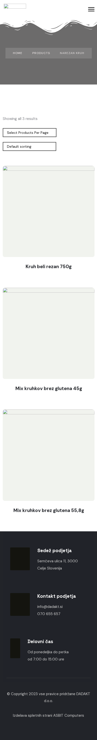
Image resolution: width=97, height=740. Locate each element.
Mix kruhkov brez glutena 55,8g (48, 510)
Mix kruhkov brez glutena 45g (48, 388)
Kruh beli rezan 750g (49, 266)
